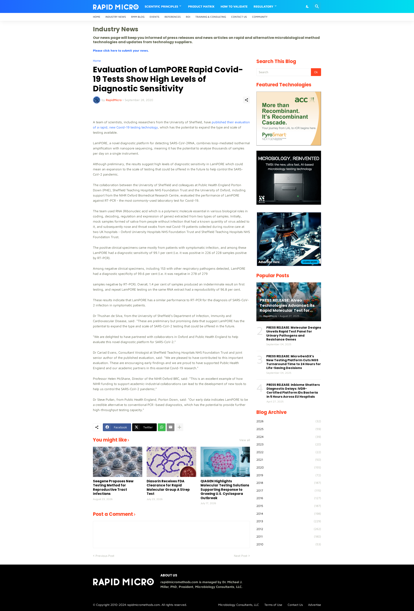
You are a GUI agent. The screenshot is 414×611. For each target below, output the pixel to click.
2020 (288, 467)
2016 (288, 498)
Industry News (115, 16)
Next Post (240, 555)
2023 (288, 444)
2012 (288, 529)
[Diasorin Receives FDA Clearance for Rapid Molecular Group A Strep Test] (171, 462)
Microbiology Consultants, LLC (238, 604)
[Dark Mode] (307, 6)
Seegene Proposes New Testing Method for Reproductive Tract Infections (113, 487)
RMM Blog (137, 16)
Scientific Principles (161, 6)
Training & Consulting (210, 16)
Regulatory (263, 6)
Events (154, 16)
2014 (288, 513)
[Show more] (179, 427)
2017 (288, 490)
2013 (288, 521)
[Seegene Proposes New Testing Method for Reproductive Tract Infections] (117, 462)
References (173, 16)
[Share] (246, 100)
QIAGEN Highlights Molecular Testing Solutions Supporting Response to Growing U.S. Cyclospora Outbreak (225, 489)
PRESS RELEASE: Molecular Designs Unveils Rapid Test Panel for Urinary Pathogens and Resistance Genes (293, 333)
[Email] (170, 427)
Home (96, 16)
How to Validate (234, 6)
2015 (288, 506)
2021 (288, 459)
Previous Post (105, 555)
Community (260, 16)
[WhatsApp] (162, 427)
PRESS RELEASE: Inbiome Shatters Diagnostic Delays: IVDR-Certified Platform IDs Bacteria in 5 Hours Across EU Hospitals (293, 391)
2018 (288, 482)
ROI (188, 16)
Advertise (314, 604)
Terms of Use (273, 604)
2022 (288, 452)
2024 (288, 436)
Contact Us (239, 16)
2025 (288, 429)
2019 (288, 475)
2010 (288, 544)
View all (244, 440)
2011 (288, 536)
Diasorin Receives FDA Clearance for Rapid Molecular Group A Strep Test (168, 487)
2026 (288, 421)
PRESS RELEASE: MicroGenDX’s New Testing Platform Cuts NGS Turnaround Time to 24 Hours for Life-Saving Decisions (293, 362)
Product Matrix (201, 6)
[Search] (317, 6)
